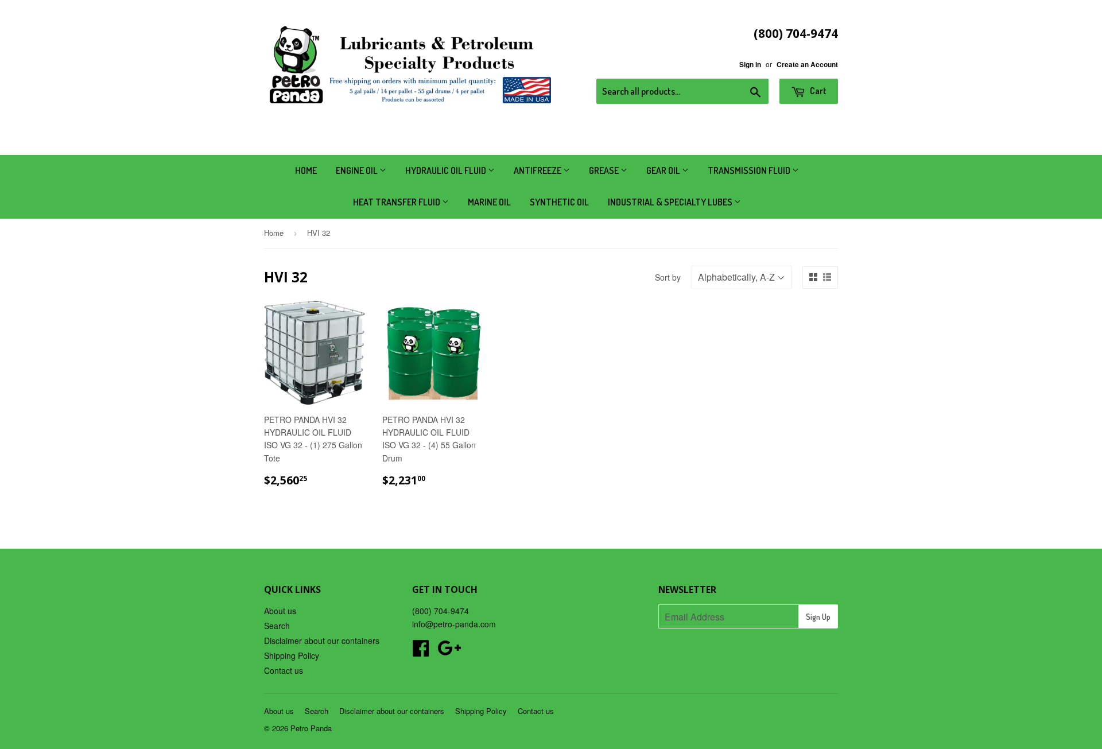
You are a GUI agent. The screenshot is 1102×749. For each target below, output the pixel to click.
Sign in (750, 64)
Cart (817, 90)
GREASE (604, 170)
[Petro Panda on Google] (449, 651)
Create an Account (807, 64)
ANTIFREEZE (538, 170)
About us (280, 610)
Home (306, 170)
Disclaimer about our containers (321, 640)
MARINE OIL (489, 202)
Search (277, 625)
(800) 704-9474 (796, 33)
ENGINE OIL (357, 170)
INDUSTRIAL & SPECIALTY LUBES (671, 202)
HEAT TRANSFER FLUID (397, 202)
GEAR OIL (664, 170)
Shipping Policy (291, 655)
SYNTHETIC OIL (559, 202)
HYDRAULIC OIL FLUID (446, 170)
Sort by (668, 277)
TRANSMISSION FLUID (750, 170)
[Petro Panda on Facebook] (420, 651)
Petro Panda (311, 728)
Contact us (283, 670)
